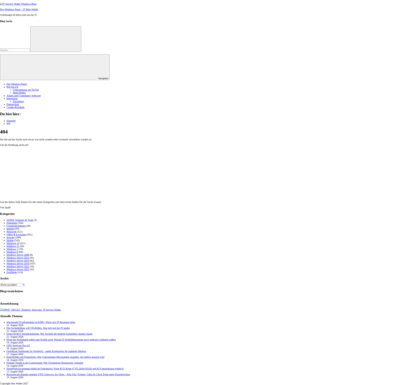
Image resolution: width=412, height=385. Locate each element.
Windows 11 (12, 246)
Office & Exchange (16, 234)
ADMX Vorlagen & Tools (19, 220)
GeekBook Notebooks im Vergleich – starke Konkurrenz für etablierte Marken (46, 351)
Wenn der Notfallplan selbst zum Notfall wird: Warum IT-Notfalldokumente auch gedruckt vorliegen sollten (61, 339)
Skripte (10, 240)
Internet (10, 228)
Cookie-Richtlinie (15, 107)
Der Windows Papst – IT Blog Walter (19, 9)
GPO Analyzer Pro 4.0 (18, 345)
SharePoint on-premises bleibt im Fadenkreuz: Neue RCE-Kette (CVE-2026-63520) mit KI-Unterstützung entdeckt (65, 368)
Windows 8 (12, 252)
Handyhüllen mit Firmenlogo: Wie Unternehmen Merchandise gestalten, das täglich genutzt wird (55, 357)
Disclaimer (18, 101)
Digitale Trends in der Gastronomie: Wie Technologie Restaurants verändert (44, 362)
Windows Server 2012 (17, 257)
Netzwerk (11, 231)
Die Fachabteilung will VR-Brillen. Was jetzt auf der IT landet (38, 328)
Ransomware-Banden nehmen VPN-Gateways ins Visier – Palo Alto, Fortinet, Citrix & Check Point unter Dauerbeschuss (68, 374)
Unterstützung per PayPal (26, 89)
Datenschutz (12, 104)
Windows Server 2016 (17, 260)
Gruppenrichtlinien (16, 225)
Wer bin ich (12, 87)
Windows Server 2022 (17, 266)
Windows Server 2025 (17, 269)
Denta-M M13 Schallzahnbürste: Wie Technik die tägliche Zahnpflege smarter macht (49, 333)
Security (10, 237)
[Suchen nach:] (15, 50)
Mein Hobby (19, 92)
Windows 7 (12, 249)
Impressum (12, 98)
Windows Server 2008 (17, 254)
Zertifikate (11, 272)
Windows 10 (12, 243)
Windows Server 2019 (17, 263)
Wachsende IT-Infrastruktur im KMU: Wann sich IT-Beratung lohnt (40, 322)
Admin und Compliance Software (23, 95)
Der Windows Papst (16, 84)
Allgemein (11, 223)
